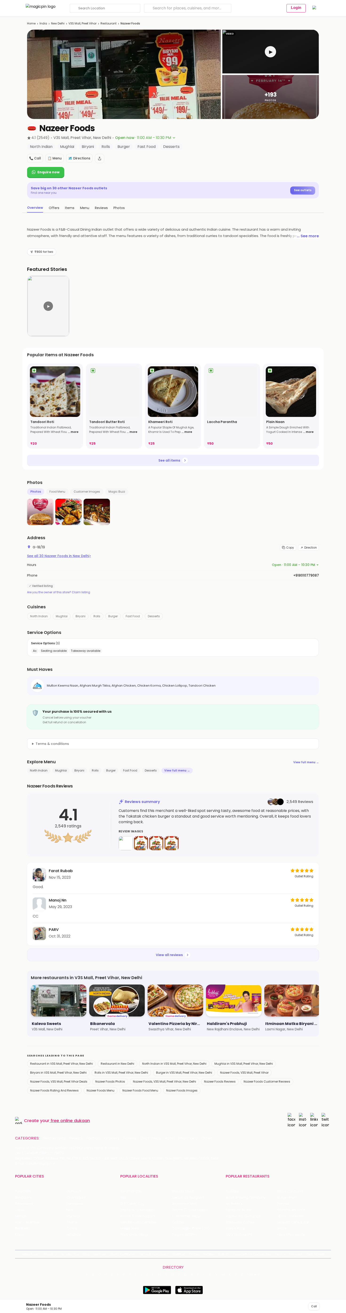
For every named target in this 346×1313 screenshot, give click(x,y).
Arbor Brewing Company (246, 1197)
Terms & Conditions (154, 1254)
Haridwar (74, 1234)
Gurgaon (74, 1191)
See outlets (302, 190)
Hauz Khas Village (134, 1234)
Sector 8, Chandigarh (137, 1210)
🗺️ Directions (79, 158)
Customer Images (87, 492)
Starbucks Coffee (240, 1222)
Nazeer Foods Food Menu (140, 1090)
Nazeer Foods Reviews (220, 1082)
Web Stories (315, 1254)
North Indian (39, 616)
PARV (54, 929)
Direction (310, 548)
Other (206, 1138)
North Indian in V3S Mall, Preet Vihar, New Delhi (174, 1064)
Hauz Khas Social (291, 1234)
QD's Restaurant (239, 1234)
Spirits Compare (122, 1254)
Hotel (169, 1138)
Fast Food (133, 616)
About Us (50, 1254)
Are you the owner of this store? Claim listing (58, 592)
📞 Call (35, 158)
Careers (296, 1254)
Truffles (232, 1191)
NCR (70, 1210)
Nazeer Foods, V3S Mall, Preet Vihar (244, 1073)
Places (194, 1254)
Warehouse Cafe (291, 1210)
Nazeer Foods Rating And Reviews (54, 1090)
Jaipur (20, 1210)
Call (314, 1306)
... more (73, 432)
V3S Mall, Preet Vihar (82, 23)
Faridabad (75, 1204)
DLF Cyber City (132, 1204)
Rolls (96, 616)
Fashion (93, 1138)
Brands (223, 1254)
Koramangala (131, 1191)
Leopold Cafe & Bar (293, 1222)
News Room (31, 1254)
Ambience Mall (184, 1204)
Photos (35, 492)
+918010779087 (306, 575)
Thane (72, 1222)
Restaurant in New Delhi (117, 1064)
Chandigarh (76, 1197)
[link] (55, 406)
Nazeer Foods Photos (110, 1082)
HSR (123, 1197)
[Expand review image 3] (156, 843)
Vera (278, 1254)
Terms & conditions (52, 743)
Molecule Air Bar (239, 1210)
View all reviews (169, 955)
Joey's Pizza (235, 1228)
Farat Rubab (61, 871)
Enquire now (48, 172)
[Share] (99, 158)
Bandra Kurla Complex (138, 1222)
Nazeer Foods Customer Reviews (267, 1082)
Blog (86, 1254)
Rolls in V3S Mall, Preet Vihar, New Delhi (121, 1073)
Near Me (99, 1254)
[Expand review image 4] (172, 843)
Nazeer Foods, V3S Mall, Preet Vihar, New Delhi (164, 1082)
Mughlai (62, 616)
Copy (290, 548)
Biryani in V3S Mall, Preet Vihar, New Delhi (58, 1073)
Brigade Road (182, 1191)
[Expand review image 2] (141, 843)
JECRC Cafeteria (290, 1216)
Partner (208, 1254)
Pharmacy (187, 1138)
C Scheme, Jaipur (186, 1216)
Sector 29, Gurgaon (188, 1197)
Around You (70, 1254)
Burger (113, 616)
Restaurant (109, 23)
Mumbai (73, 1216)
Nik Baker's (234, 1204)
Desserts (154, 616)
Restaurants (54, 1138)
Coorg (72, 1228)
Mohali (20, 1216)
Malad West (130, 1228)
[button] (270, 52)
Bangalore (23, 1197)
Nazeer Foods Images (181, 1090)
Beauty (75, 1138)
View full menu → (306, 762)
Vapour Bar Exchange (243, 1216)
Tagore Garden (184, 1234)
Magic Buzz (117, 492)
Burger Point (287, 1197)
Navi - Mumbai (27, 1222)
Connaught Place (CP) (190, 1228)
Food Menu (57, 492)
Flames (283, 1204)
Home (31, 23)
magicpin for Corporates (252, 1254)
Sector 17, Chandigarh (190, 1210)
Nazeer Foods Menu (100, 1090)
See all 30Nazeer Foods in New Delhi (59, 556)
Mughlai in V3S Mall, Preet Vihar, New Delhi (243, 1064)
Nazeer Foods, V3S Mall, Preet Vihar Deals (58, 1082)
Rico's (281, 1228)
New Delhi (57, 23)
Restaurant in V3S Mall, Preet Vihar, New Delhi (61, 1064)
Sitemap (178, 1254)
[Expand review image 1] (126, 843)
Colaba (178, 1222)
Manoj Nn (57, 900)
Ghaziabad (24, 1204)
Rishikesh (22, 1228)
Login (296, 8)
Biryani (80, 616)
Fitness (129, 1138)
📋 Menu (55, 158)
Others (253, 1275)
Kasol (19, 1234)
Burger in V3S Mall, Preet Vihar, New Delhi (184, 1073)
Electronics (150, 1138)
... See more (308, 236)
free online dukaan (70, 1120)
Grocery (112, 1138)
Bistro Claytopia (290, 1191)
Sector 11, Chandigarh (137, 1216)
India (43, 23)
